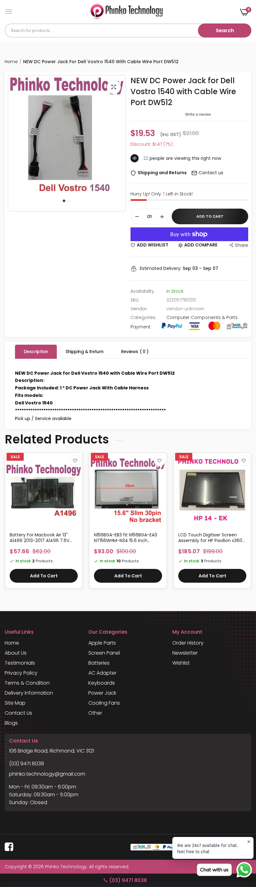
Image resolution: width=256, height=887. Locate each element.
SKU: (134, 300)
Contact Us (18, 713)
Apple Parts (102, 642)
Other (95, 713)
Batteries (99, 663)
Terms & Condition (27, 683)
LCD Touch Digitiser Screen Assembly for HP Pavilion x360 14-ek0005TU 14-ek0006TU (210, 537)
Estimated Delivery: (160, 268)
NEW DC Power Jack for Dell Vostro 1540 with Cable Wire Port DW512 (183, 91)
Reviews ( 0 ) (135, 351)
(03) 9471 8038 (26, 763)
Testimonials (20, 663)
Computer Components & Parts (202, 317)
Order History (188, 642)
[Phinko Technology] (127, 12)
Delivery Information (29, 693)
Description (36, 351)
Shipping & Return (85, 351)
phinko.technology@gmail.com (47, 774)
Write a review (198, 114)
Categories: (143, 317)
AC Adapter (102, 673)
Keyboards (101, 683)
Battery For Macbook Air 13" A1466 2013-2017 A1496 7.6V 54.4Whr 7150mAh (39, 537)
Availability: (142, 291)
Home (11, 61)
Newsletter (185, 652)
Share (241, 245)
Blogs (11, 723)
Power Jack (102, 693)
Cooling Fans (104, 703)
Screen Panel (104, 652)
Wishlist (181, 663)
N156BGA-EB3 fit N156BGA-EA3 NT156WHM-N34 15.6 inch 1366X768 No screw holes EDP (125, 537)
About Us (16, 652)
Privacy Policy (21, 673)
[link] (75, 460)
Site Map (15, 703)
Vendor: (139, 309)
